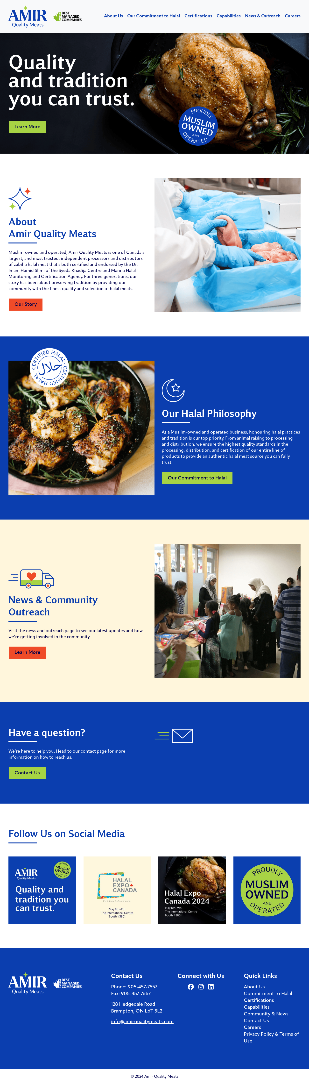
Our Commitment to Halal (153, 16)
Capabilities (229, 16)
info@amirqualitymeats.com (142, 1022)
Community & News (266, 1014)
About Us (113, 16)
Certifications (198, 16)
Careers (293, 16)
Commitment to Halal (268, 993)
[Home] (28, 16)
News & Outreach (263, 16)
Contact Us (256, 1021)
